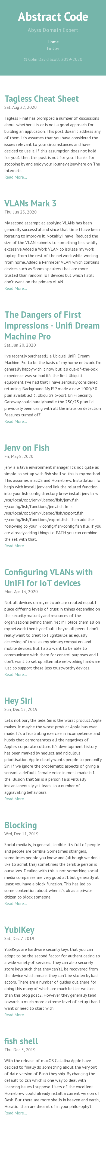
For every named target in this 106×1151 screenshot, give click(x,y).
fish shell (21, 1041)
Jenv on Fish (26, 447)
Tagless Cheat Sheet (41, 98)
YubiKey (19, 929)
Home (53, 41)
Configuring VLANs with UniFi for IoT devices (48, 577)
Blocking (20, 825)
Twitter (53, 48)
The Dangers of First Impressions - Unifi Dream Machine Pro (52, 325)
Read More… (15, 177)
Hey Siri (18, 700)
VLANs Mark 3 (30, 203)
